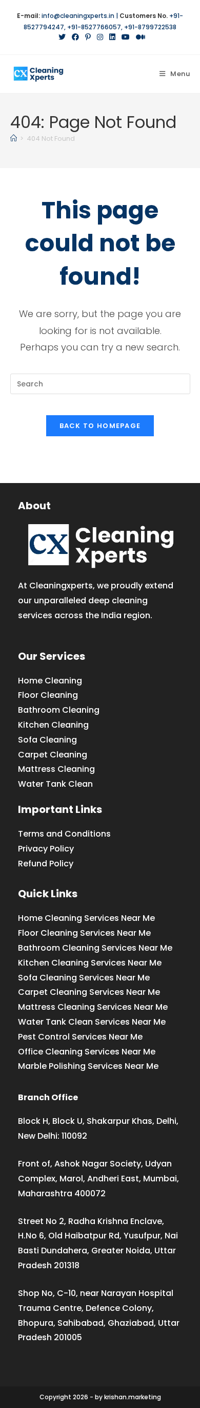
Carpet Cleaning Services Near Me (89, 992)
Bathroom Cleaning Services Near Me (95, 948)
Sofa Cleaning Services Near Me (84, 978)
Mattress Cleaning (56, 769)
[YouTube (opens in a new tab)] (125, 37)
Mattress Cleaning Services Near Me (93, 1007)
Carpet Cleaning (52, 755)
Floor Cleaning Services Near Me (84, 933)
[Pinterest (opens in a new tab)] (88, 37)
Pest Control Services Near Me (80, 1037)
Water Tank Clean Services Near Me (92, 1022)
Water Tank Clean (55, 784)
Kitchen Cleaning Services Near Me (90, 963)
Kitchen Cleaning (53, 725)
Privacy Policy (46, 849)
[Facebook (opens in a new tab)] (75, 37)
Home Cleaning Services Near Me (86, 918)
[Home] (13, 138)
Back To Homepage (100, 426)
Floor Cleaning (48, 695)
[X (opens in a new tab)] (62, 37)
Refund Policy (45, 863)
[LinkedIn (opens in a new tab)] (112, 37)
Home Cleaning (50, 681)
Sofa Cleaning (47, 740)
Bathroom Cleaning (58, 710)
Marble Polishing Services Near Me (88, 1066)
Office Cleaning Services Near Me (86, 1052)
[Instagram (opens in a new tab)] (100, 37)
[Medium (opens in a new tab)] (139, 37)
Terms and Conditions (64, 834)
